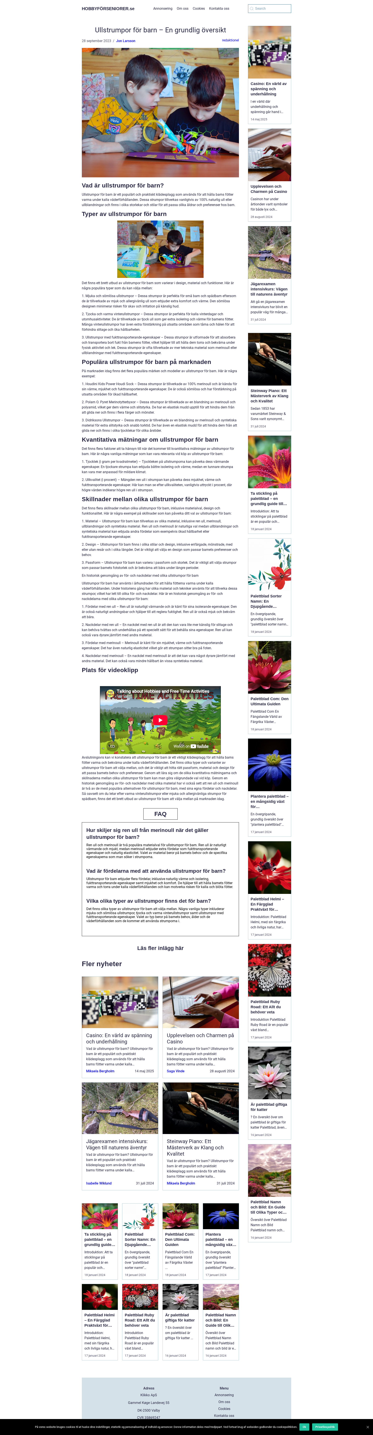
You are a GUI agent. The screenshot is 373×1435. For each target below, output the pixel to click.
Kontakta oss (219, 8)
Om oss (182, 8)
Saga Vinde (176, 1071)
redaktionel (230, 40)
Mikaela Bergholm (100, 1071)
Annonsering (162, 8)
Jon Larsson (125, 41)
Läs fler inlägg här (160, 948)
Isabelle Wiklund (99, 1183)
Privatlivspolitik (325, 1427)
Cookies (199, 8)
